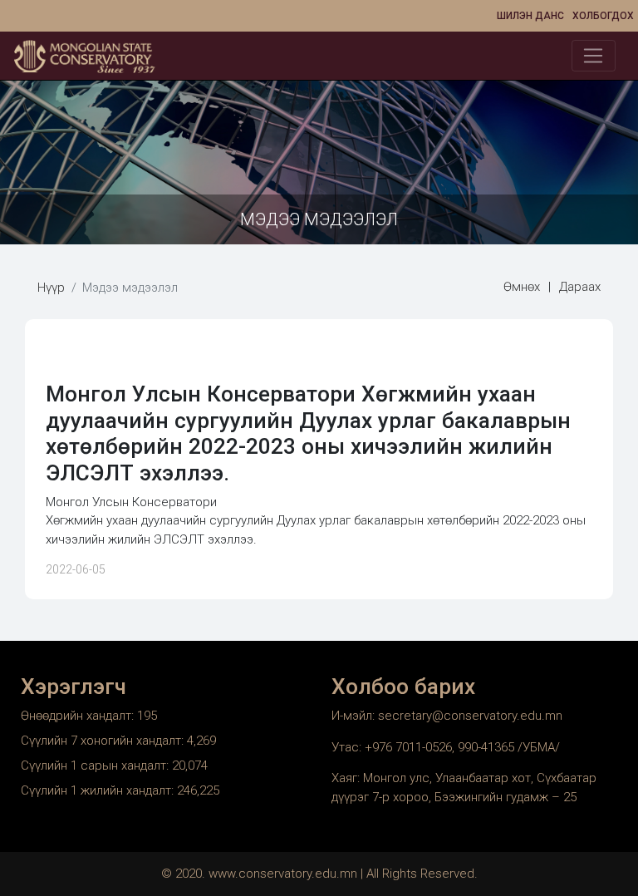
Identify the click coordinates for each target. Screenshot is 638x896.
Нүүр (51, 287)
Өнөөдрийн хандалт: (79, 715)
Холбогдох (603, 16)
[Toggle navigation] (594, 55)
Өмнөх (521, 286)
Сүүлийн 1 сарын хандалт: (96, 765)
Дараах (580, 286)
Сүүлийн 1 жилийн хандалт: (99, 790)
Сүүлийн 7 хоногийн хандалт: (104, 740)
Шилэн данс (530, 16)
